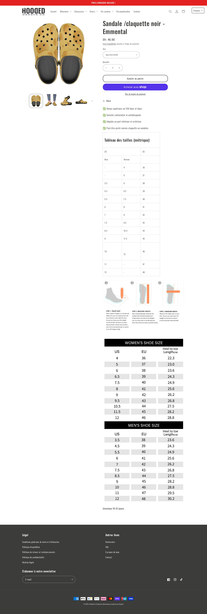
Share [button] (108, 100)
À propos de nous (112, 552)
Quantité (106, 62)
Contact (108, 557)
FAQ (107, 546)
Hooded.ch (92, 604)
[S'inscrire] (72, 579)
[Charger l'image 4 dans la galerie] (81, 101)
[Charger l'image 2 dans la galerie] (51, 101)
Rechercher (110, 541)
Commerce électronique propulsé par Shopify (109, 604)
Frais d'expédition (109, 43)
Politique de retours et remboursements (38, 552)
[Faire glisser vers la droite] (92, 101)
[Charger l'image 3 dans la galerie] (66, 101)
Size (104, 49)
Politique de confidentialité (33, 557)
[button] (65, 11)
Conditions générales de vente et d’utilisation (40, 541)
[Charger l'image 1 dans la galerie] (36, 101)
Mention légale (28, 562)
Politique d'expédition (31, 546)
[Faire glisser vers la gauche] (25, 101)
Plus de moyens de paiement (135, 94)
